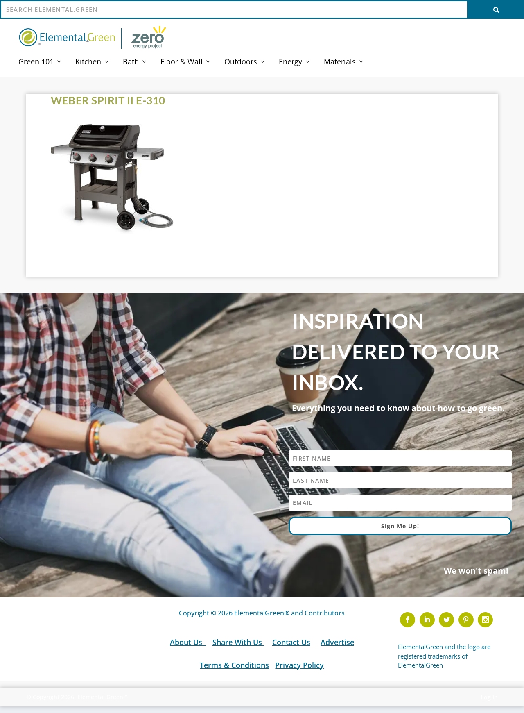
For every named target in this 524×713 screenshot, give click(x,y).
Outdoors (240, 62)
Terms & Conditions (234, 665)
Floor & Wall (181, 62)
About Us (187, 642)
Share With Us (238, 642)
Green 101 (36, 62)
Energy (290, 62)
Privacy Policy (299, 665)
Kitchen (88, 62)
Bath (131, 62)
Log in (489, 697)
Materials (340, 62)
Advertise (337, 642)
